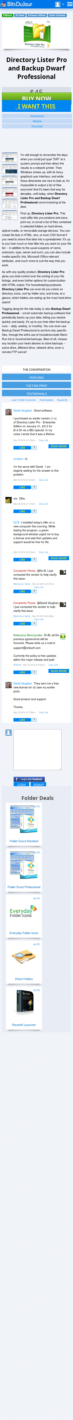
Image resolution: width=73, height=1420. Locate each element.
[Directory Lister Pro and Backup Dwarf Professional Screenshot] (10, 157)
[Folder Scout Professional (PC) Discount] (24, 863)
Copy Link (43, 440)
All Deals (19, 15)
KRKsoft (7, 15)
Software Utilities (37, 15)
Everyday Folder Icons (24, 933)
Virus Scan (37, 126)
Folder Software (57, 15)
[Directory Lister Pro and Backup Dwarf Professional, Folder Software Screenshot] (10, 180)
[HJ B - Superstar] (9, 525)
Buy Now (36, 98)
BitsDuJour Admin (21, 583)
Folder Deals (37, 797)
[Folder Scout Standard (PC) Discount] (24, 817)
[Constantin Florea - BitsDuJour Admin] (63, 573)
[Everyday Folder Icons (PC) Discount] (24, 909)
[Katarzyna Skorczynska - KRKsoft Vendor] (63, 638)
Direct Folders (24, 979)
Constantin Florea (24, 571)
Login (21, 785)
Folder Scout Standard (24, 841)
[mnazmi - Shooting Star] (9, 461)
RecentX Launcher (24, 1025)
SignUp (38, 785)
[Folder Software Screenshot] (10, 169)
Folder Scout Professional (24, 887)
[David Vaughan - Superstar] (9, 413)
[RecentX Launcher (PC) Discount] (24, 1001)
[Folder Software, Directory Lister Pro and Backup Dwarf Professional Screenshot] (10, 203)
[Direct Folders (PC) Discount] (24, 955)
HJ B (16, 522)
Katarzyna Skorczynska (27, 635)
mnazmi (18, 459)
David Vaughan (22, 410)
